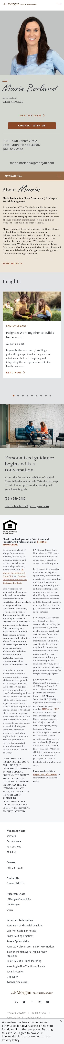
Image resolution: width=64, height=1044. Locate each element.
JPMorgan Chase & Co (19, 899)
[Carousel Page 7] (41, 395)
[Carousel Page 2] (18, 395)
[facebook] (35, 1002)
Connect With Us (16, 883)
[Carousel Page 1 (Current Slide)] (13, 395)
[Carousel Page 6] (36, 395)
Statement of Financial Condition (25, 925)
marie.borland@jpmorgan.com (32, 163)
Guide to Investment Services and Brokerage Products (15, 579)
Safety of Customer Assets (21, 931)
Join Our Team (15, 867)
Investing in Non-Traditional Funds (26, 966)
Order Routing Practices (20, 936)
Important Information (45, 775)
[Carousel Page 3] (23, 395)
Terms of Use (39, 1012)
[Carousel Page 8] (46, 395)
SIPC (56, 709)
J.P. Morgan (13, 904)
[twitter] (27, 1002)
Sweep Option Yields (18, 941)
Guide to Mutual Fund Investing (24, 961)
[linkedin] (19, 1002)
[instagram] (42, 1002)
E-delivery (12, 977)
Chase (10, 910)
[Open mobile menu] (59, 4)
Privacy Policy (10, 1040)
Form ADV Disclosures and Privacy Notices (31, 946)
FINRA (45, 709)
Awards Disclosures (18, 982)
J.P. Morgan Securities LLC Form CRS (14, 573)
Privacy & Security (16, 1012)
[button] (60, 1020)
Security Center (15, 971)
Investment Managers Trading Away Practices (27, 954)
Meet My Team (30, 115)
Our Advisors (14, 841)
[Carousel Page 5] (32, 395)
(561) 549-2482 (15, 498)
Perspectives (14, 846)
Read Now (14, 372)
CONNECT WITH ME (32, 125)
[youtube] (47, 1002)
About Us (12, 852)
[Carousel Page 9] (50, 395)
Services (11, 836)
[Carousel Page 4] (27, 395)
